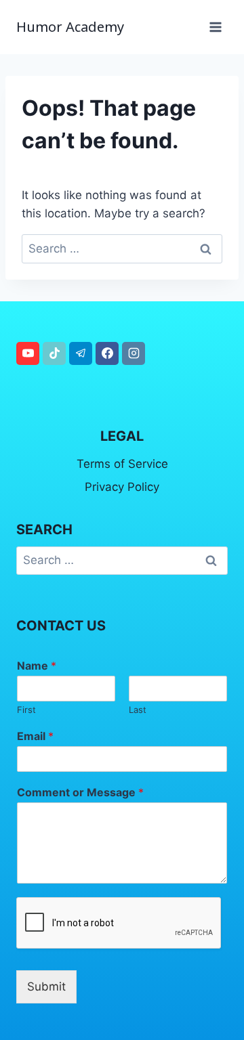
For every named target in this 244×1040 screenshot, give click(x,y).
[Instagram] (133, 353)
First (26, 709)
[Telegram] (80, 353)
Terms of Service (122, 464)
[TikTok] (54, 353)
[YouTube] (27, 353)
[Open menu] (215, 26)
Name (36, 665)
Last (137, 709)
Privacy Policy (122, 487)
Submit (46, 986)
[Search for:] (122, 248)
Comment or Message (80, 792)
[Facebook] (107, 353)
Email (35, 736)
